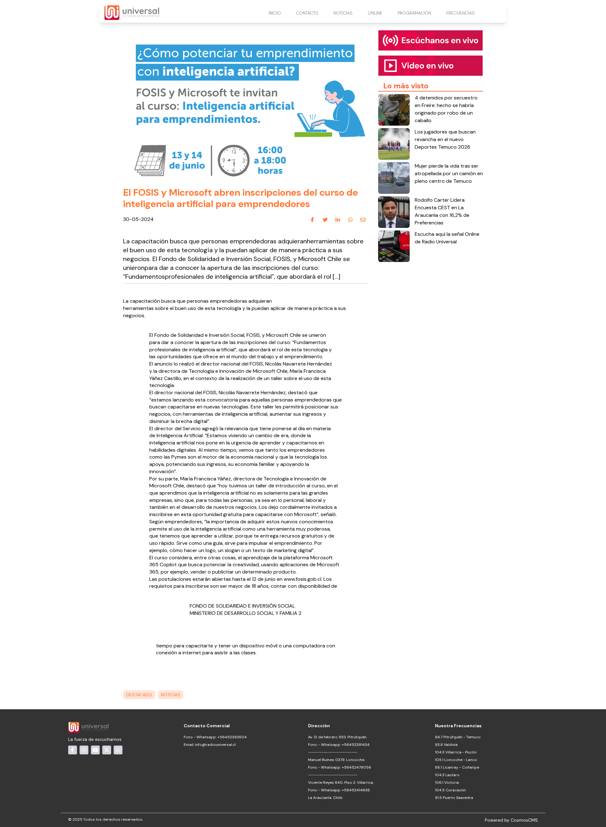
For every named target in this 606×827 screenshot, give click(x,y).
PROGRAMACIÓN (414, 13)
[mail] (363, 220)
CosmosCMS (524, 820)
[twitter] (325, 220)
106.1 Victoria (447, 782)
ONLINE (375, 13)
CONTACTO (307, 13)
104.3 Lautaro (447, 774)
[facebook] (312, 220)
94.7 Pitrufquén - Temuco (458, 737)
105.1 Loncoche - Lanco (456, 759)
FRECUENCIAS (460, 13)
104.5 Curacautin (450, 790)
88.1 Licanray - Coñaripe (457, 767)
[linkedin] (338, 220)
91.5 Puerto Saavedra (454, 797)
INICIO (275, 13)
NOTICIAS (343, 13)
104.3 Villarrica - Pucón (456, 752)
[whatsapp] (350, 220)
